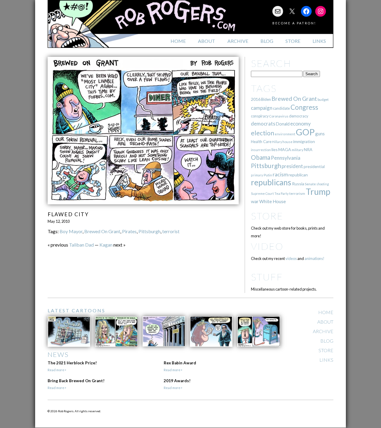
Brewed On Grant (102, 231)
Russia (298, 183)
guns (320, 133)
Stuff (267, 277)
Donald (283, 123)
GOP (305, 132)
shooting (322, 184)
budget (323, 99)
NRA (308, 149)
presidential (314, 166)
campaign (261, 108)
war (255, 201)
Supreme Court (262, 193)
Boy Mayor (71, 231)
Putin (268, 175)
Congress (304, 107)
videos (291, 258)
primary (257, 175)
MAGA (284, 149)
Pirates (129, 231)
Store (292, 41)
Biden (266, 99)
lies (274, 149)
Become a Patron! (294, 23)
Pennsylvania (285, 158)
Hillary (277, 142)
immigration (304, 141)
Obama (260, 157)
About (206, 41)
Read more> (57, 370)
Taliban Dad (81, 244)
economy (300, 123)
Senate (310, 184)
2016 (255, 99)
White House (272, 201)
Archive (237, 41)
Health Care (261, 141)
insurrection (261, 150)
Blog (266, 41)
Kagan (106, 244)
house (287, 142)
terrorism (297, 193)
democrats (263, 123)
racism (280, 174)
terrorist (170, 231)
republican (298, 174)
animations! (314, 258)
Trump (318, 191)
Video (267, 246)
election (262, 133)
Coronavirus (278, 116)
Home (178, 41)
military (297, 150)
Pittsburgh (149, 231)
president (292, 166)
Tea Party (281, 193)
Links (319, 41)
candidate (281, 108)
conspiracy (259, 116)
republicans (271, 182)
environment (285, 134)
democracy (298, 116)
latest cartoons (76, 310)
